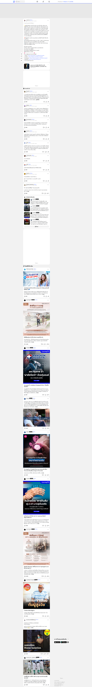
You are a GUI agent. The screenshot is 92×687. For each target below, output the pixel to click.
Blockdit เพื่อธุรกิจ (56, 685)
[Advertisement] (46, 10)
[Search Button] (16, 1)
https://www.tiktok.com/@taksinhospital (36, 55)
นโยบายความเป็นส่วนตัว (57, 683)
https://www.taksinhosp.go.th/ (35, 59)
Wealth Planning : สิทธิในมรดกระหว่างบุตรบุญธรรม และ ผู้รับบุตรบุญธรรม (36, 567)
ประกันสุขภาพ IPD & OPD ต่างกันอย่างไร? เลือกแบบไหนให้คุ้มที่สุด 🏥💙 (36, 288)
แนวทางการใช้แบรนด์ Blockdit (58, 684)
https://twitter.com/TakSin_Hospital (35, 56)
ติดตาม (31, 91)
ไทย (60, 685)
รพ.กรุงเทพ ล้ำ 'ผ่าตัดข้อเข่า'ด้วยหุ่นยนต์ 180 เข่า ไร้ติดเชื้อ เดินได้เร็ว (36, 386)
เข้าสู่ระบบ (65, 1)
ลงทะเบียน (71, 1)
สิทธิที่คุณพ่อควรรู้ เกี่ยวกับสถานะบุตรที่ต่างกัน (33, 337)
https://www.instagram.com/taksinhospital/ (38, 58)
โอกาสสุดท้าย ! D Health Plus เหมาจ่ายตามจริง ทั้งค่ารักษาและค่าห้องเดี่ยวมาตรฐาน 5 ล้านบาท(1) (35, 470)
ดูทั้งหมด (36, 226)
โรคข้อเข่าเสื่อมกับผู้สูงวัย (29, 610)
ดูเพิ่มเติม (37, 99)
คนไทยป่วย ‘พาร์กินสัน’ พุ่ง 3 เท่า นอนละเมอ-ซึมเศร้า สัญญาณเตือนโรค (35, 516)
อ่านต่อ (27, 191)
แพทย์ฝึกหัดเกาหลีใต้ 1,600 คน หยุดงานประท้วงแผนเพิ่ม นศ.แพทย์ (35, 677)
